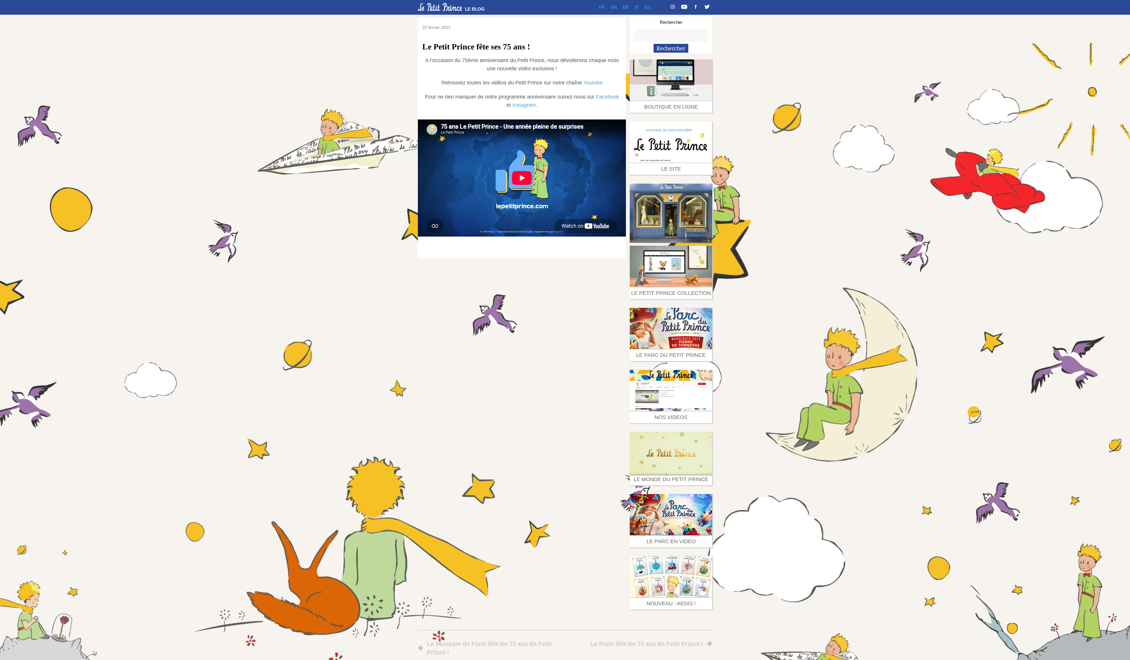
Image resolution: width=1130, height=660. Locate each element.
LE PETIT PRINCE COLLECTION (671, 293)
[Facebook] (696, 7)
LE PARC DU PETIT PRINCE (671, 355)
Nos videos (670, 417)
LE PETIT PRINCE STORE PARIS (671, 231)
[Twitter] (707, 7)
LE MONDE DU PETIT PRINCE (671, 479)
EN (614, 7)
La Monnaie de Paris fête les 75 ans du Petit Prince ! (489, 647)
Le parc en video (671, 541)
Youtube (593, 83)
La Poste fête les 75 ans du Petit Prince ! (646, 643)
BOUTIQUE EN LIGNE (671, 107)
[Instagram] (673, 7)
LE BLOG (475, 8)
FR (602, 7)
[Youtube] (684, 7)
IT (637, 7)
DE (626, 7)
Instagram (524, 105)
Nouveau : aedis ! (671, 603)
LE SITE (671, 169)
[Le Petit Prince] (440, 7)
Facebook (607, 97)
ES (647, 7)
